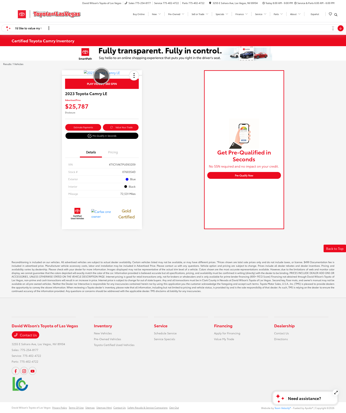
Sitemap (90, 407)
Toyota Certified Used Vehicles (114, 345)
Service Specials (164, 339)
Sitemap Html (104, 407)
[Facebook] (16, 371)
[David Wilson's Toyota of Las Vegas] (46, 13)
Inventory (103, 325)
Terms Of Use (76, 407)
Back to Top (334, 248)
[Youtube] (32, 371)
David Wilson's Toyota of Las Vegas (31, 407)
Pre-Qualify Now (244, 175)
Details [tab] (91, 152)
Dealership (284, 325)
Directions (281, 339)
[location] (210, 3)
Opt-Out (174, 407)
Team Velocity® (283, 408)
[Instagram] (24, 371)
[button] (134, 75)
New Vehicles (103, 333)
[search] (335, 14)
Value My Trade (224, 339)
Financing (223, 325)
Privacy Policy (59, 407)
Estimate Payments (83, 127)
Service (160, 325)
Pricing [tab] (113, 152)
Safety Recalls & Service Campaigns (147, 407)
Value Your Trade (124, 127)
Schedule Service (165, 333)
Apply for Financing (227, 333)
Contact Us (28, 335)
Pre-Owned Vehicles (107, 339)
